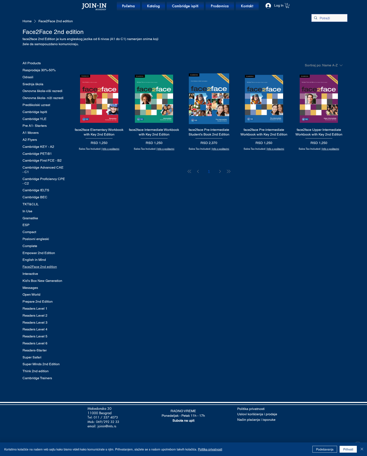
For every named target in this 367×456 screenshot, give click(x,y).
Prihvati (348, 449)
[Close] (361, 449)
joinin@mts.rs (106, 426)
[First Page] (189, 171)
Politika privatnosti (210, 449)
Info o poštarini (110, 148)
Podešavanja (324, 449)
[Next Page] (220, 171)
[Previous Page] (197, 171)
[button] (287, 5)
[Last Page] (228, 171)
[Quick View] (99, 98)
